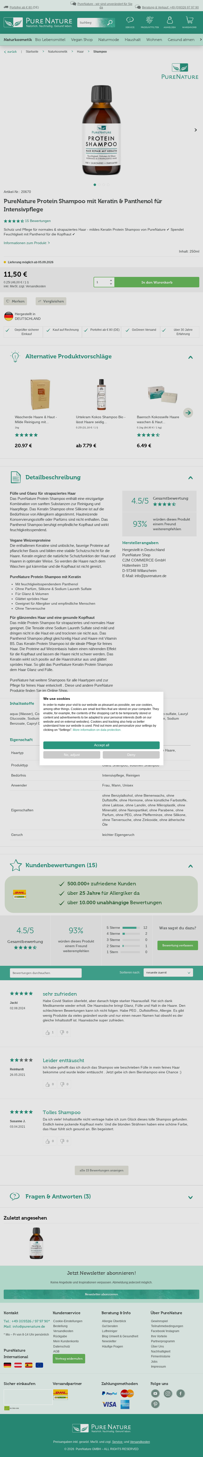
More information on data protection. (97, 730)
